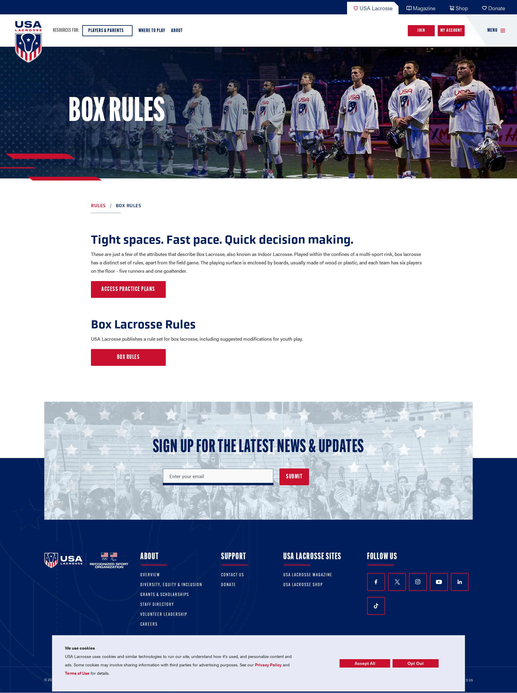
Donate (496, 8)
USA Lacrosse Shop (303, 585)
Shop (462, 8)
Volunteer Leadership (163, 614)
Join (421, 30)
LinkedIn (460, 582)
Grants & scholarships (164, 595)
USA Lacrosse (376, 8)
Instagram (418, 582)
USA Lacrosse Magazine (307, 575)
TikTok (376, 606)
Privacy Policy (268, 665)
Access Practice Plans (128, 289)
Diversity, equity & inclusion (171, 585)
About (177, 30)
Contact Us (232, 575)
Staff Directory (157, 605)
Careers (149, 624)
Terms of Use (77, 673)
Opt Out (415, 663)
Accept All (365, 663)
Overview (150, 575)
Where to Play (152, 30)
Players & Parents (106, 30)
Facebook (376, 582)
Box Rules (128, 357)
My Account (451, 30)
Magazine (424, 8)
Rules (98, 205)
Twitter (397, 582)
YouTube (439, 582)
